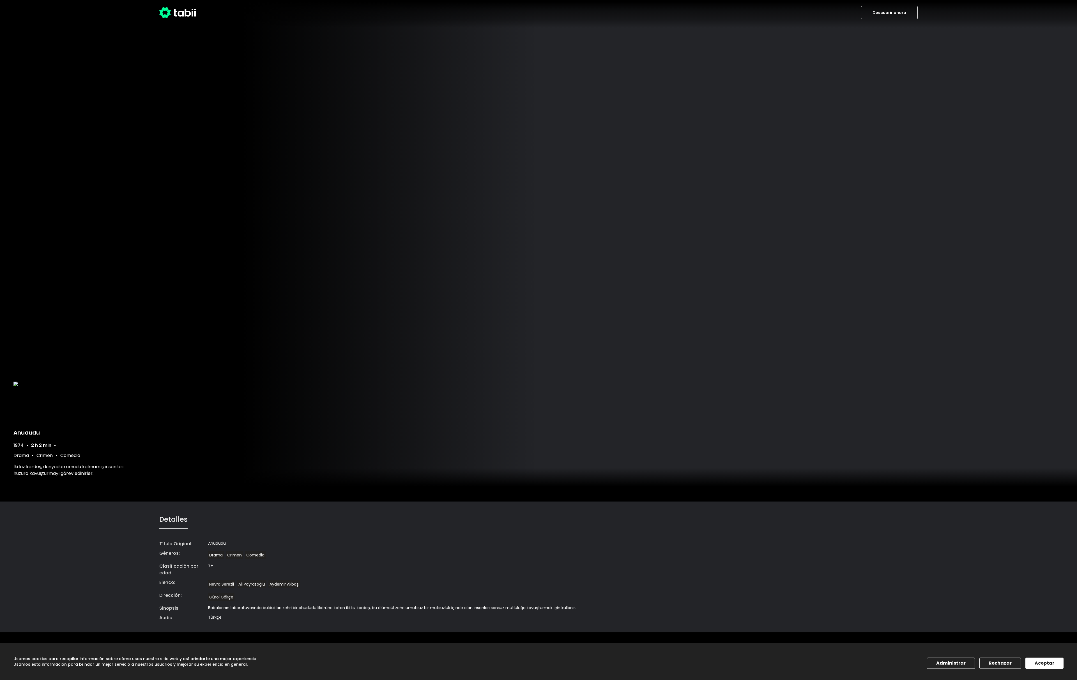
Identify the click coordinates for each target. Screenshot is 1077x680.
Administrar (951, 663)
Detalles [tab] (173, 519)
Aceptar (1044, 663)
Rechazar (1000, 663)
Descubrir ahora (889, 12)
